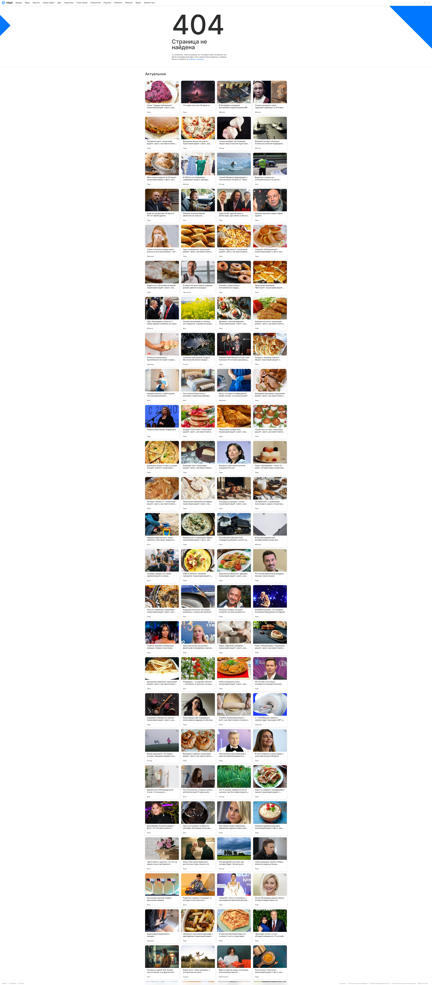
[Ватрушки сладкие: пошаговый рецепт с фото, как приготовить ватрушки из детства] (198, 746)
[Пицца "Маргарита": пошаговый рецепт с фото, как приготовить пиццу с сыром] (234, 242)
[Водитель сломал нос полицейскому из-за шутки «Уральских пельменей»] (270, 170)
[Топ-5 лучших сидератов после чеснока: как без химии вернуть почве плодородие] (234, 782)
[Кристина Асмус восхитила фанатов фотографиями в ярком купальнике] (198, 638)
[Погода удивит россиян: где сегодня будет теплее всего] (234, 854)
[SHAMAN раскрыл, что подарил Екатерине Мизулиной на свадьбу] (270, 602)
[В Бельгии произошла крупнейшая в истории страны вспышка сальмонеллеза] (162, 350)
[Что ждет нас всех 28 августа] (198, 97)
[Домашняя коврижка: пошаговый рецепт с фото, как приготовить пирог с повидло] (162, 674)
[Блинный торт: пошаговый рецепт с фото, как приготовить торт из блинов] (198, 458)
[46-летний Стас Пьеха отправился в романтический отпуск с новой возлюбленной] (270, 674)
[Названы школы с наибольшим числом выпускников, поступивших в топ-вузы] (162, 386)
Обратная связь (422, 983)
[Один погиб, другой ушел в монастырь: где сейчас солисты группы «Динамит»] (234, 206)
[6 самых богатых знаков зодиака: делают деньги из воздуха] (198, 278)
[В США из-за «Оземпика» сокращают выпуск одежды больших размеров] (198, 170)
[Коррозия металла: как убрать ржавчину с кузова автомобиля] (198, 602)
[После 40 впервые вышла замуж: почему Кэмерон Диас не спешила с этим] (270, 890)
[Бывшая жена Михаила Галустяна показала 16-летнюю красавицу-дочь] (234, 350)
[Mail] (3, 2)
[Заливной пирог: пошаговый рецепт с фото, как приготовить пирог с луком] (162, 134)
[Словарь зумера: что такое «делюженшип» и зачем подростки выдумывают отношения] (162, 566)
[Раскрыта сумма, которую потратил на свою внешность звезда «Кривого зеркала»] (234, 602)
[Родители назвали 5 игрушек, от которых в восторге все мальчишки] (198, 890)
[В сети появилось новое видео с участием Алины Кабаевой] (270, 746)
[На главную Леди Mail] (9, 2)
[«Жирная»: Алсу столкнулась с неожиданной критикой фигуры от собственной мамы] (234, 890)
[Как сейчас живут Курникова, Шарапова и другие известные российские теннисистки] (234, 818)
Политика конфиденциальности (379, 983)
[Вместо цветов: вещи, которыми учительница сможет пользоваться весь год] (234, 962)
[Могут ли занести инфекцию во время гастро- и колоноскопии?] (234, 386)
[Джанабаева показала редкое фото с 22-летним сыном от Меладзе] (162, 818)
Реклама (21, 983)
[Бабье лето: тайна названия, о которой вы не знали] (198, 962)
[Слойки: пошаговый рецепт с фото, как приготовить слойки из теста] (234, 710)
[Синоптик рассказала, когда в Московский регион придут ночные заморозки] (198, 350)
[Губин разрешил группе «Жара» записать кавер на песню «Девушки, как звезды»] (270, 854)
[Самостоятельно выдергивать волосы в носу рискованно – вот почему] (162, 242)
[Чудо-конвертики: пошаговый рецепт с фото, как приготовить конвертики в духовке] (198, 242)
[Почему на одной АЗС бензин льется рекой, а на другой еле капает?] (162, 962)
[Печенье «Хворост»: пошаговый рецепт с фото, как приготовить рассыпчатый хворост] (162, 494)
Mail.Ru (4, 983)
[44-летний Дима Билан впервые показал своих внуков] (270, 566)
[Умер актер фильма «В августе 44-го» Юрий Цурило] (162, 206)
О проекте (342, 983)
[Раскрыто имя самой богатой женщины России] (234, 458)
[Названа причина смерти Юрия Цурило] (270, 206)
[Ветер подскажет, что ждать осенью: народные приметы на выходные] (162, 746)
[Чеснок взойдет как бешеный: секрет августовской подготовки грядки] (234, 134)
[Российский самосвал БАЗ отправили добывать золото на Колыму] (234, 530)
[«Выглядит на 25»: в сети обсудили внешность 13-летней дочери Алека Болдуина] (270, 926)
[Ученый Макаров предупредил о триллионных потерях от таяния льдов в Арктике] (234, 170)
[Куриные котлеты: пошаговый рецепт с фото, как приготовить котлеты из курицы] (270, 314)
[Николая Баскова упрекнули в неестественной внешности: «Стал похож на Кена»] (234, 746)
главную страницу (196, 59)
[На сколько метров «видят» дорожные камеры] (162, 890)
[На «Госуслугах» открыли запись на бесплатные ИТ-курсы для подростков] (198, 782)
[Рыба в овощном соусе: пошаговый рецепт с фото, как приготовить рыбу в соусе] (234, 674)
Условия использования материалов (404, 983)
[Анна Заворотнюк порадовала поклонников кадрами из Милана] (198, 710)
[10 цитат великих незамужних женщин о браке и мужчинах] (162, 638)
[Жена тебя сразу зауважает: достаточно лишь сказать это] (198, 854)
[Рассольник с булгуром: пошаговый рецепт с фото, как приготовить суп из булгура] (270, 962)
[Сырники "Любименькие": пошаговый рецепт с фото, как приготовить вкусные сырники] (270, 242)
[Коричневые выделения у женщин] (162, 926)
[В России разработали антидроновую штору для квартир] (270, 530)
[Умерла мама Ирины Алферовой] (162, 422)
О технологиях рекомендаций (357, 983)
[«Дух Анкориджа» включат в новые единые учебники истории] (162, 314)
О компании (13, 983)
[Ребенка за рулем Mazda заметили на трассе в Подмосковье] (198, 206)
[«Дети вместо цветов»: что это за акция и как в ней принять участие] (162, 854)
